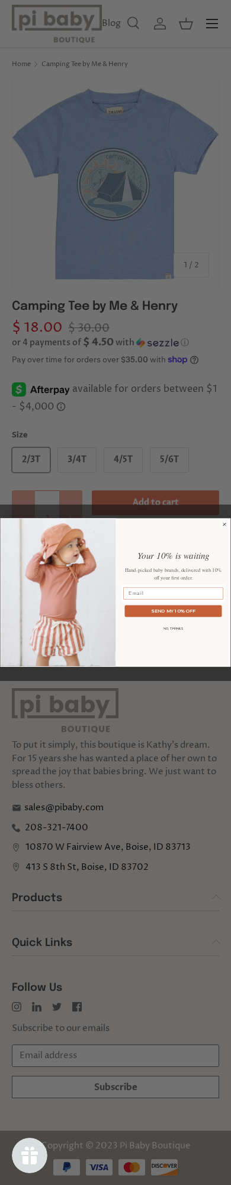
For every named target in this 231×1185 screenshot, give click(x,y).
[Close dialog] (224, 524)
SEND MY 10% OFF (173, 611)
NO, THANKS (173, 628)
